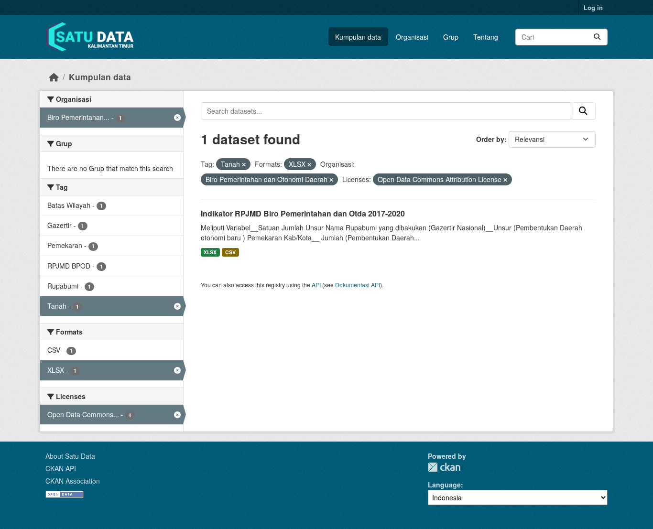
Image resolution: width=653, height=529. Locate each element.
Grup (450, 37)
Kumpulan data (358, 37)
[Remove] (244, 164)
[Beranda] (54, 77)
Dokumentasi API (357, 285)
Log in (593, 7)
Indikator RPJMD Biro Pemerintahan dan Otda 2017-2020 (303, 213)
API (316, 285)
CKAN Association (72, 481)
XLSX (210, 252)
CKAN (444, 467)
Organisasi (412, 37)
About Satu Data (70, 456)
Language (444, 484)
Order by (490, 139)
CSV (230, 252)
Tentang (485, 37)
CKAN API (60, 468)
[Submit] (597, 37)
